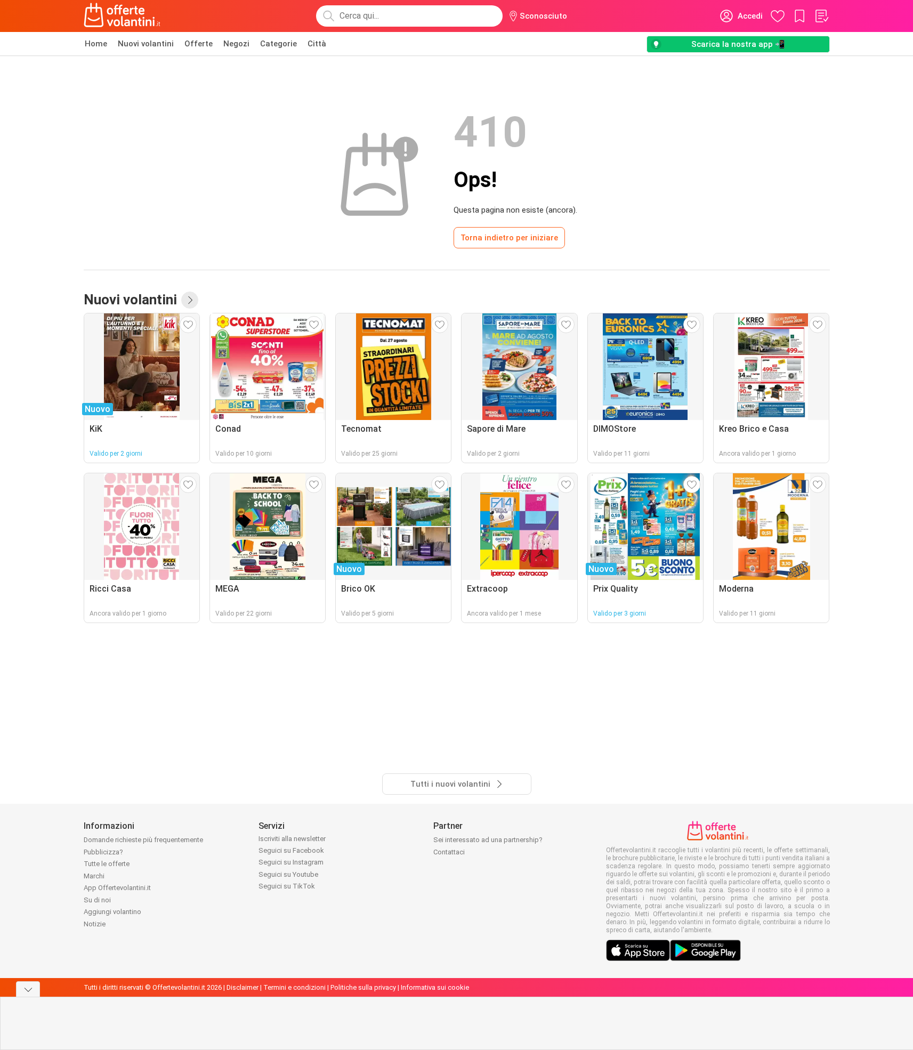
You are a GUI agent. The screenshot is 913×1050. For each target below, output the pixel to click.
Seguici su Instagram (291, 862)
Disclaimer (242, 987)
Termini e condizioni (294, 987)
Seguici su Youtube (288, 874)
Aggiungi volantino (112, 912)
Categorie (278, 44)
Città (317, 44)
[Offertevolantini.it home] (122, 16)
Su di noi (97, 900)
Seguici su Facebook (291, 850)
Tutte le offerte (107, 864)
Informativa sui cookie (435, 987)
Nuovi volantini (146, 44)
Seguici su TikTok (286, 886)
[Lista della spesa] (821, 16)
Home (96, 44)
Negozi (236, 44)
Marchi (94, 876)
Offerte (198, 44)
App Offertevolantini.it (117, 888)
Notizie (95, 924)
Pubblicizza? (103, 852)
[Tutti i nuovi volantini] (189, 300)
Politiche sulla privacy (363, 987)
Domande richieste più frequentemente (143, 840)
